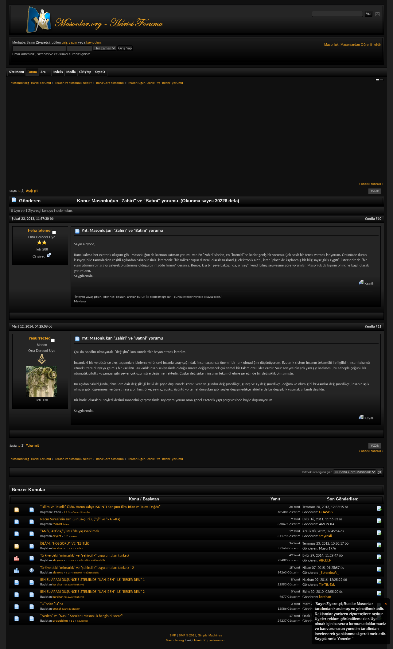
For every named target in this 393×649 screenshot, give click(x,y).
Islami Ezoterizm (71, 609)
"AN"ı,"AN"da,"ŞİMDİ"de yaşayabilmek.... (71, 531)
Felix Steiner (40, 230)
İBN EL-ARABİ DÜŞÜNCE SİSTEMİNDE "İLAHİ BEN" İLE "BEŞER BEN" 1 (92, 580)
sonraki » (377, 184)
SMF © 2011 (187, 635)
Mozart (57, 524)
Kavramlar (82, 621)
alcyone (58, 560)
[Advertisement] (196, 135)
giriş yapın (69, 42)
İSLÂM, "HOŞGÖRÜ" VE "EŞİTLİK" (65, 544)
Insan (74, 536)
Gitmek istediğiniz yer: (317, 472)
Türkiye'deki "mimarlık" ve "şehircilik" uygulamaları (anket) (84, 556)
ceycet (57, 536)
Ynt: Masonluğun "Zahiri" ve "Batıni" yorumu (122, 230)
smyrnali (325, 536)
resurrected (40, 338)
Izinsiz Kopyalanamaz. (210, 640)
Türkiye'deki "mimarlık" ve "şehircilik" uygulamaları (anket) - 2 (87, 568)
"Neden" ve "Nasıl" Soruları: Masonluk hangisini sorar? (81, 616)
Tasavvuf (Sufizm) (74, 584)
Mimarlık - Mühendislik (92, 560)
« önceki (364, 184)
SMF (172, 635)
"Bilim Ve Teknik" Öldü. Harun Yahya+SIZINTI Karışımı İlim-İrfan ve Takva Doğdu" (100, 507)
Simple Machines (210, 635)
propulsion (60, 621)
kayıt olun (93, 42)
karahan (58, 548)
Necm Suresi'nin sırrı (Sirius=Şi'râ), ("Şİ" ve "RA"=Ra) (80, 519)
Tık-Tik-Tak (327, 585)
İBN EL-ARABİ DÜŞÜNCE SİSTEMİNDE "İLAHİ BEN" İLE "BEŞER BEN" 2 (92, 592)
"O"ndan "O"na (51, 604)
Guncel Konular (81, 512)
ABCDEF (325, 560)
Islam (66, 524)
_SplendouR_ (329, 573)
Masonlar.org (175, 640)
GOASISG (326, 512)
